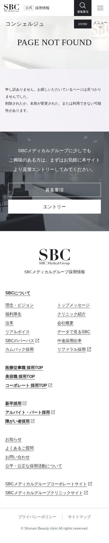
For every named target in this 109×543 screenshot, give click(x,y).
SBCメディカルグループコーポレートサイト (46, 484)
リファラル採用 (71, 349)
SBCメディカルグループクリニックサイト (44, 492)
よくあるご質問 (19, 448)
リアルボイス (17, 331)
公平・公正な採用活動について (33, 466)
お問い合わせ (17, 457)
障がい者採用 (17, 421)
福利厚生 (13, 314)
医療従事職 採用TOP (24, 367)
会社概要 (65, 323)
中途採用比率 (69, 340)
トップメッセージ (73, 305)
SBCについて (17, 293)
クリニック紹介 (71, 314)
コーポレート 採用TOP (26, 385)
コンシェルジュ (24, 24)
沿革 (9, 323)
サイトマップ (79, 517)
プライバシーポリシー (37, 517)
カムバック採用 (19, 349)
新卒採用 (13, 403)
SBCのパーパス (19, 340)
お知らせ (13, 439)
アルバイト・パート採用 (27, 412)
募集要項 (54, 190)
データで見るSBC (73, 331)
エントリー (54, 206)
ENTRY (82, 24)
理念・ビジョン (19, 305)
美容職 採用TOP (20, 376)
